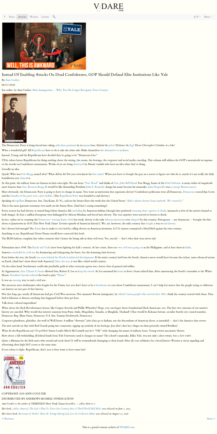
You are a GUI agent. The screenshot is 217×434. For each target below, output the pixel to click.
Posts (12, 16)
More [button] (207, 16)
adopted (135, 219)
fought (149, 223)
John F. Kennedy (95, 186)
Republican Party (69, 195)
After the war (62, 261)
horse (120, 271)
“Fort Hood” (91, 183)
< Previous (8, 418)
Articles (22, 16)
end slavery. (169, 223)
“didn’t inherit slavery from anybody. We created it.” (154, 200)
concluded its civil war (23, 252)
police (111, 145)
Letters (45, 16)
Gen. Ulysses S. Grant (32, 271)
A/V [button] (196, 16)
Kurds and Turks (41, 247)
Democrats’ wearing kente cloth (55, 219)
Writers (34, 16)
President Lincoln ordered (24, 275)
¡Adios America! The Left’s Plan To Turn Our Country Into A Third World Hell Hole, (56, 408)
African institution (115, 219)
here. (93, 403)
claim (23, 178)
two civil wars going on (130, 247)
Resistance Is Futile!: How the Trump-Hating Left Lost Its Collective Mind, (56, 413)
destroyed (78, 164)
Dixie (61, 275)
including (77, 210)
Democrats (189, 191)
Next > (211, 418)
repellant (19, 200)
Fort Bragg (27, 174)
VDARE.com (126, 427)
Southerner (102, 285)
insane (86, 145)
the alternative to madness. (114, 150)
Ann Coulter (12, 80)
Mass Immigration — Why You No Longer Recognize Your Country (70, 90)
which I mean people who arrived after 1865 (142, 294)
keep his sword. (86, 271)
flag (131, 145)
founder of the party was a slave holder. (31, 195)
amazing (16, 280)
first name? (98, 174)
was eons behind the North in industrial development (65, 257)
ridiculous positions (65, 145)
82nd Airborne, (172, 183)
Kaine (38, 228)
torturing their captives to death (149, 210)
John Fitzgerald (156, 186)
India (188, 247)
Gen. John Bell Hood (125, 183)
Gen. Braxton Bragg (33, 186)
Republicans (38, 150)
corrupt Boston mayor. (184, 186)
